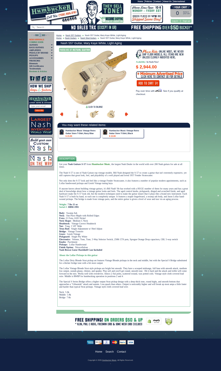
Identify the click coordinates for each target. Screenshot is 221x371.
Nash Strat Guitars (88, 38)
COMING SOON (36, 42)
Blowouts (33, 63)
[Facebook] (32, 79)
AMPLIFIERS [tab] (35, 50)
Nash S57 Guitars (73, 35)
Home (140, 1)
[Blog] (43, 79)
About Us (167, 1)
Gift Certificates (36, 66)
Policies (148, 1)
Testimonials (35, 69)
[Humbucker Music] (55, 12)
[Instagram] (49, 79)
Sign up (186, 21)
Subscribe (39, 110)
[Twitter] (38, 79)
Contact (157, 1)
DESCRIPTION (67, 159)
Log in (175, 21)
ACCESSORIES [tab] (36, 58)
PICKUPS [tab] (33, 55)
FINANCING (34, 61)
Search (109, 351)
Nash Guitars (71, 38)
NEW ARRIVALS (36, 39)
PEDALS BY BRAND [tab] (38, 53)
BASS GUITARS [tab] (36, 47)
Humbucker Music (109, 360)
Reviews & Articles (38, 71)
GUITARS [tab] (33, 45)
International (179, 1)
